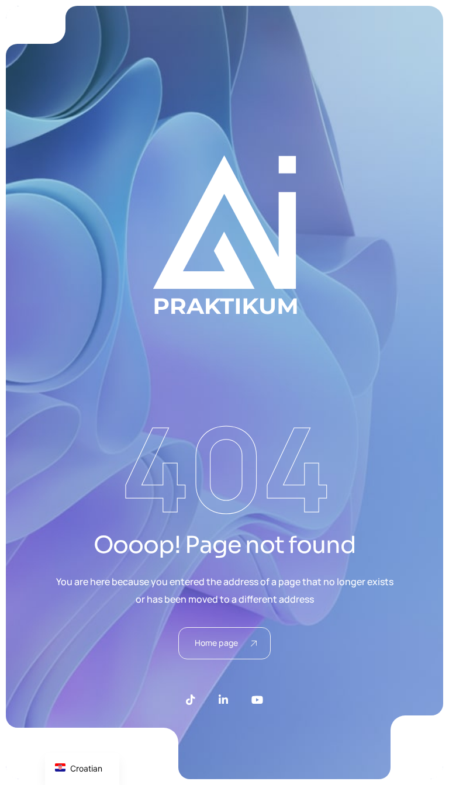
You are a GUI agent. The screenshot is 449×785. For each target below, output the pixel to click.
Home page (216, 642)
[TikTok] (190, 699)
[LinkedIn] (223, 699)
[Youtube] (257, 699)
